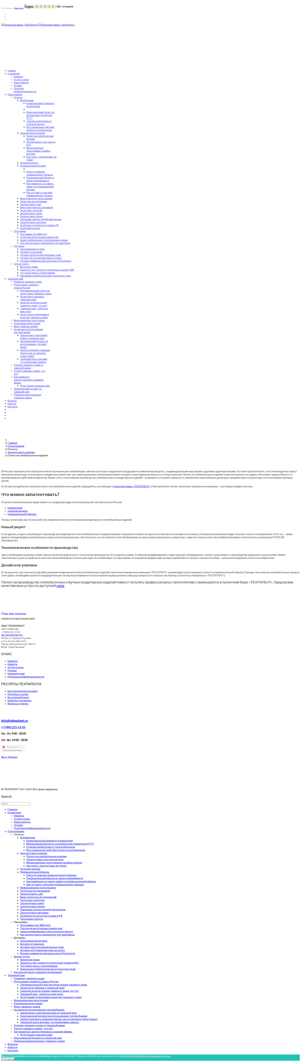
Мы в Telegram (9, 756)
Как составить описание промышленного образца (39, 194)
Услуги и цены (21, 79)
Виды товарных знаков (26, 326)
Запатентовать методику (33, 222)
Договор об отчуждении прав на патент (41, 258)
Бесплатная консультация (23, 691)
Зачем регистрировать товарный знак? (32, 298)
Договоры (19, 246)
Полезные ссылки (18, 694)
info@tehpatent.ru (13, 64)
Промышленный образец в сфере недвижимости (40, 179)
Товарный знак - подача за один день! (41, 994)
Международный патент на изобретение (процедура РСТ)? (40, 115)
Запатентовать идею (31, 213)
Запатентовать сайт (30, 204)
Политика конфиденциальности (25, 90)
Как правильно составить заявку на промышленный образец (40, 186)
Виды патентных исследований (36, 207)
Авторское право (29, 266)
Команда (18, 76)
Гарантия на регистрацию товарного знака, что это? (33, 304)
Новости (12, 403)
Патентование (15, 94)
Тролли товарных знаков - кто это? (33, 1028)
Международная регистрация (29, 320)
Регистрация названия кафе (35, 385)
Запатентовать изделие (32, 133)
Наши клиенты (21, 82)
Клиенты (13, 664)
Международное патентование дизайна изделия (38, 150)
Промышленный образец (33, 165)
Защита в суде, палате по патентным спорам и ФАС (47, 269)
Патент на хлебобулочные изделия (46, 856)
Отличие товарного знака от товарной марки (28, 366)
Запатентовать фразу (31, 216)
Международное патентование (36, 198)
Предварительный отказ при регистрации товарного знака (35, 292)
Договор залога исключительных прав (40, 255)
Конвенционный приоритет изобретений (49, 840)
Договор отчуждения (31, 252)
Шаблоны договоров (19, 700)
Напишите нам (16, 673)
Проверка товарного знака (28, 281)
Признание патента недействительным (40, 219)
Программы (20, 231)
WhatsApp (7, 55)
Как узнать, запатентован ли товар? (46, 865)
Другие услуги (21, 263)
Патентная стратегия (31, 210)
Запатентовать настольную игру (44, 859)
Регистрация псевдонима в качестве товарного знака (34, 316)
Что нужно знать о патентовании (37, 272)
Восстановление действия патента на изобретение (40, 129)
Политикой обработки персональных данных (145, 1055)
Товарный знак (15, 278)
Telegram (21, 55)
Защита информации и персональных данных (44, 240)
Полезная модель (29, 162)
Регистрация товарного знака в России (26, 286)
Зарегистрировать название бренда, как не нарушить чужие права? (35, 353)
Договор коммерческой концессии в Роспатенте (45, 260)
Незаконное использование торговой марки (28, 331)
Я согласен (7, 1059)
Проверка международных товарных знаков (27, 396)
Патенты (18, 97)
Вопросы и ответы (18, 703)
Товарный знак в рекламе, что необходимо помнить (34, 361)
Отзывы (18, 85)
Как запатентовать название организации (38, 972)
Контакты (13, 406)
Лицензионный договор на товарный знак (28, 390)
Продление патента (30, 228)
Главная (12, 70)
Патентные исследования (33, 201)
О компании (14, 73)
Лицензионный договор (32, 249)
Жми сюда (18, 8)
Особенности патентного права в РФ (39, 225)
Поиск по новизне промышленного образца (39, 173)
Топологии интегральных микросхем (39, 237)
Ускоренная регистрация (27, 323)
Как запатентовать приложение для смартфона (45, 243)
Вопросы (12, 400)
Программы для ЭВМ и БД (33, 234)
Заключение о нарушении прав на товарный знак (33, 337)
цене (60, 585)
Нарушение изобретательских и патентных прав (45, 275)
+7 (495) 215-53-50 (12, 48)
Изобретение (27, 100)
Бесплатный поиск (18, 697)
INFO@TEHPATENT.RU (12, 635)
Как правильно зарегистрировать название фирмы (29, 379)
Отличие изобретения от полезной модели (39, 123)
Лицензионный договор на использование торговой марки (34, 344)
